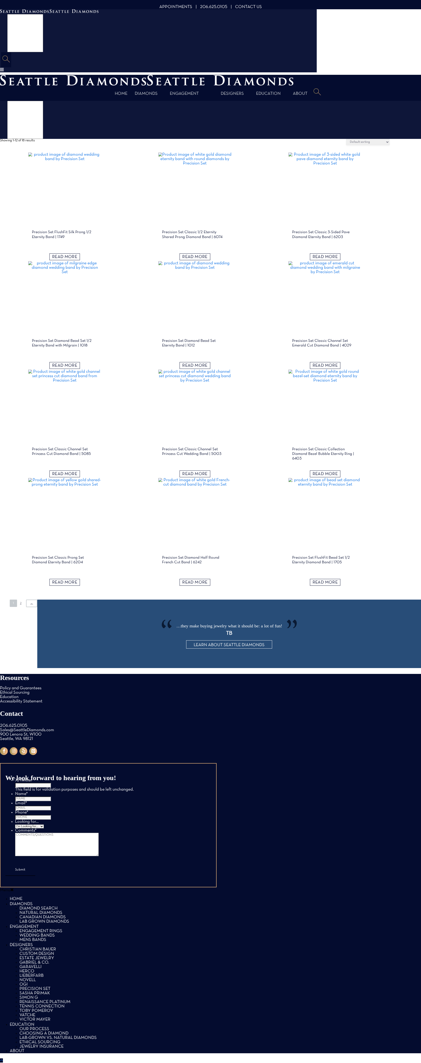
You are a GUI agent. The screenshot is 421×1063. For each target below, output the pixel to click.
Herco (26, 971)
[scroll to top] (1, 1060)
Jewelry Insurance (41, 1046)
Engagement (184, 94)
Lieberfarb (31, 976)
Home (121, 94)
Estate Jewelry (36, 958)
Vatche (27, 1015)
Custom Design (36, 954)
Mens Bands (32, 940)
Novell (27, 980)
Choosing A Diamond (43, 1033)
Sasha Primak (34, 993)
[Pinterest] (33, 751)
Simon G (28, 998)
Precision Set (34, 989)
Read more (64, 257)
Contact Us (248, 7)
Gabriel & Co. (34, 962)
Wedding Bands (37, 935)
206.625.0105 (213, 7)
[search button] (6, 59)
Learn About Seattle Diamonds (229, 645)
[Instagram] (14, 751)
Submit (20, 869)
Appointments (175, 7)
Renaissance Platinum (44, 1002)
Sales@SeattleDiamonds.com (27, 730)
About (300, 94)
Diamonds (146, 94)
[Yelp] (23, 751)
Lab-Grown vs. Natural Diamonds (58, 1038)
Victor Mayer (34, 1019)
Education (268, 94)
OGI (23, 984)
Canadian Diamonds (42, 917)
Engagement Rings (40, 931)
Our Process (34, 1029)
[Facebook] (4, 751)
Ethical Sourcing (14, 692)
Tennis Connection (42, 1006)
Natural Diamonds (40, 913)
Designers (232, 94)
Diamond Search (38, 908)
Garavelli (30, 967)
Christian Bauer (37, 949)
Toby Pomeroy (36, 1011)
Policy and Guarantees (20, 688)
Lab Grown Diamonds (44, 921)
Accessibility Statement (21, 701)
